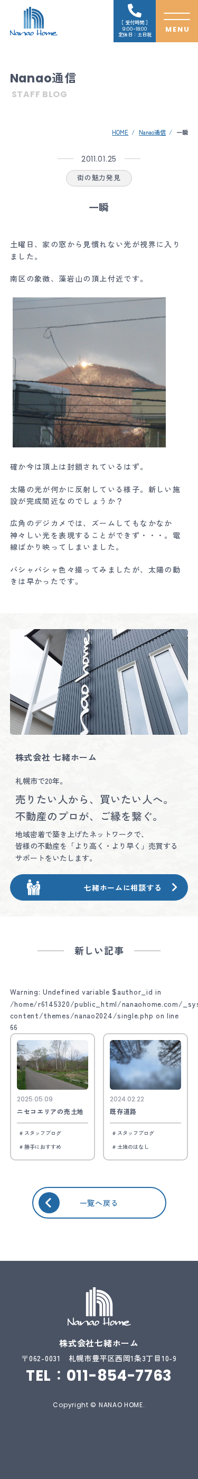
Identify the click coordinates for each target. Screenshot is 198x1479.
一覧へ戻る (99, 1202)
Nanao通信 (152, 132)
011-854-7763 (119, 1375)
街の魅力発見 (98, 177)
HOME (120, 132)
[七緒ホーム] (34, 21)
